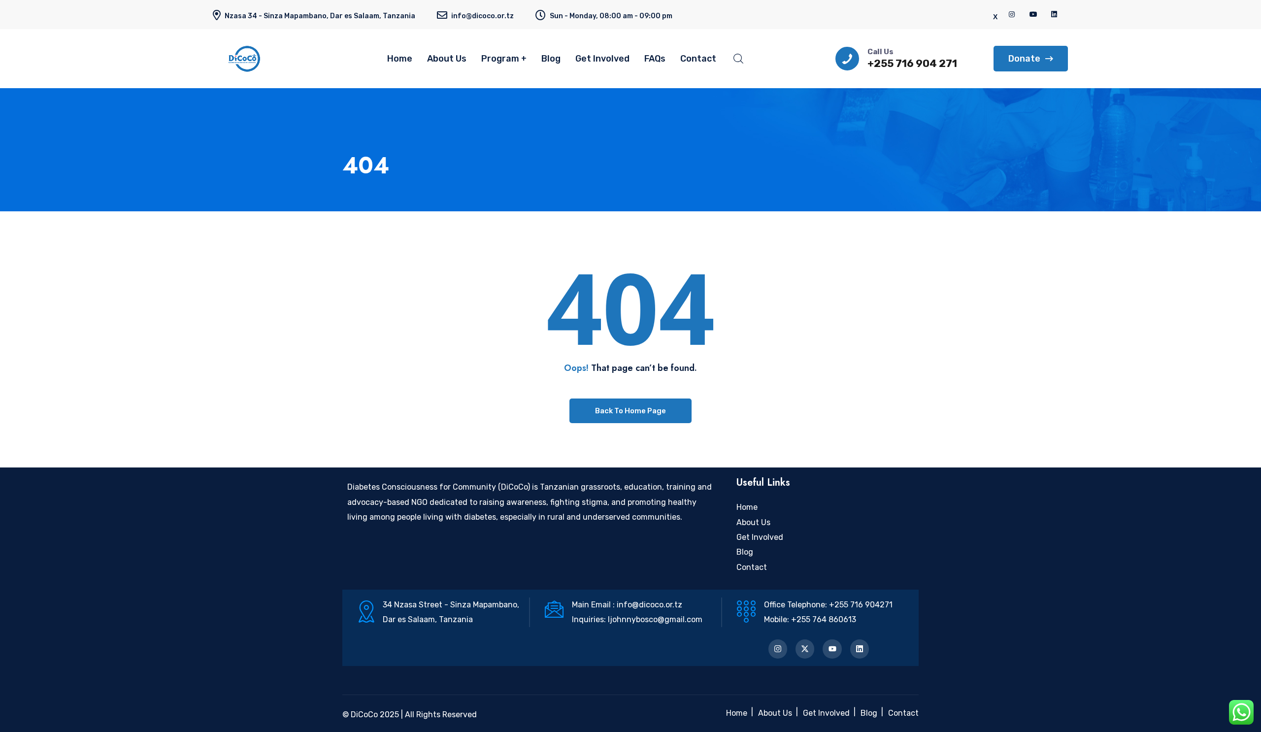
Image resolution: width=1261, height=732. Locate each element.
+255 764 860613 (823, 619)
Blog (551, 58)
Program (500, 58)
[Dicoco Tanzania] (261, 58)
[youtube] (1033, 14)
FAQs (654, 58)
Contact (698, 58)
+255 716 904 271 (912, 63)
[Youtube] (832, 648)
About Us (446, 58)
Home (399, 58)
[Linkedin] (859, 648)
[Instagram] (777, 648)
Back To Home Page (630, 410)
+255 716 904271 (861, 604)
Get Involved (602, 58)
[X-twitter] (805, 648)
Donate (1024, 58)
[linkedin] (1054, 14)
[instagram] (1012, 14)
